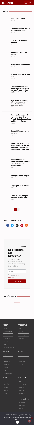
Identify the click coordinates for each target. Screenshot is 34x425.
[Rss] (26, 225)
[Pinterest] (21, 225)
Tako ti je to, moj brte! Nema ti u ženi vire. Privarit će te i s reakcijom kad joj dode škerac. (21, 118)
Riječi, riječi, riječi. (18, 18)
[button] (26, 2)
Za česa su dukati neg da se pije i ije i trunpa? (20, 29)
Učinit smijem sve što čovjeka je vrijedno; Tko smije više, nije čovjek (20, 89)
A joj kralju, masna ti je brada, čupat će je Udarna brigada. (19, 103)
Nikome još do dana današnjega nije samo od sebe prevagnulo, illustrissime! (20, 162)
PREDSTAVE (22, 325)
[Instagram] (17, 225)
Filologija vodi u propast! (20, 176)
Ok (17, 422)
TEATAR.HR (8, 3)
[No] (32, 418)
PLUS (5, 377)
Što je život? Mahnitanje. (20, 64)
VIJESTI (5, 325)
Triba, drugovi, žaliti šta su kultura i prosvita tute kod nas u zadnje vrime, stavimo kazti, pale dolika (20, 146)
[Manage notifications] (29, 421)
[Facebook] (7, 225)
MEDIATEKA (22, 351)
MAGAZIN (6, 351)
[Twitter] (12, 225)
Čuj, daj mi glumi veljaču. (20, 186)
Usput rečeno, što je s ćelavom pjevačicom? (19, 197)
